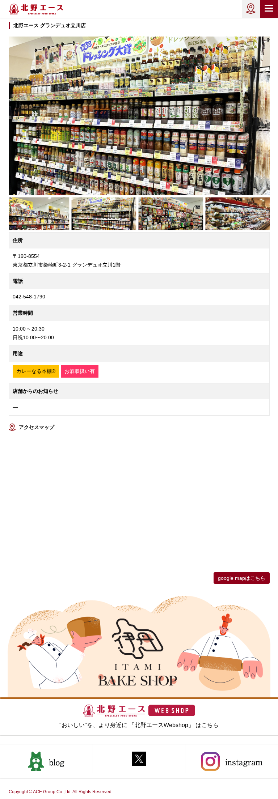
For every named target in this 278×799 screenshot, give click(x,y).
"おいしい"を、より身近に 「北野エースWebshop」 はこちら (139, 725)
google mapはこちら (241, 578)
